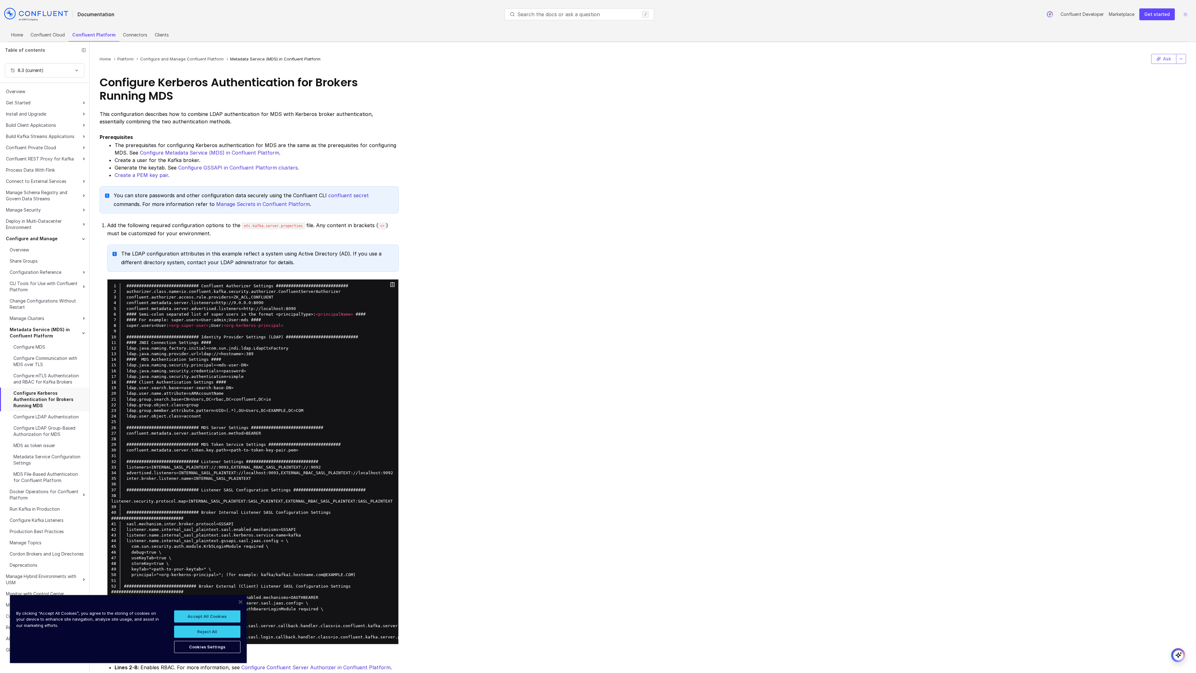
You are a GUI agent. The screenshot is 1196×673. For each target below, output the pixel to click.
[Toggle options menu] (1181, 59)
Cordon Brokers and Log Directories (47, 553)
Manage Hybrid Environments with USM (41, 579)
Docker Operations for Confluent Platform (44, 494)
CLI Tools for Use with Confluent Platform (44, 286)
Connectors (135, 34)
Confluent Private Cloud (31, 147)
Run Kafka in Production (35, 509)
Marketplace (1121, 14)
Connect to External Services (36, 181)
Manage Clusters (27, 318)
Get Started (18, 102)
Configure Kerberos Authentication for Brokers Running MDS (43, 399)
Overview (15, 91)
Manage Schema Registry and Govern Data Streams (36, 195)
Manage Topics (25, 542)
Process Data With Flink (30, 170)
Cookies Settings (207, 646)
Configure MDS (29, 347)
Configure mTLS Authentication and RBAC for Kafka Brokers (46, 378)
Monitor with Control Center (35, 593)
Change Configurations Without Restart (43, 304)
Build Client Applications (31, 125)
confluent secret (348, 195)
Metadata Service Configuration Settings (46, 459)
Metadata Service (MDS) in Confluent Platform (40, 332)
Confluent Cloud (48, 34)
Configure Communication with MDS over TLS (45, 361)
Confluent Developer (1082, 14)
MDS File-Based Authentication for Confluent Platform (45, 477)
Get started (1157, 14)
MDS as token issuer (34, 445)
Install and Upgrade (26, 114)
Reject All (207, 631)
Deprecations (23, 565)
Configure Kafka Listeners (37, 520)
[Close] (240, 602)
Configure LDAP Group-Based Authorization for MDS (44, 431)
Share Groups (24, 261)
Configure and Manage (32, 238)
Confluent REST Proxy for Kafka (40, 158)
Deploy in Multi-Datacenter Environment (34, 224)
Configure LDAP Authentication (46, 416)
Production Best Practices (37, 531)
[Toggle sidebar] (83, 50)
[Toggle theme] (1185, 14)
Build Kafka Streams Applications (40, 136)
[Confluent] (36, 14)
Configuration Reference (35, 272)
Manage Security (23, 209)
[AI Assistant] (1050, 14)
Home (17, 34)
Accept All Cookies (207, 616)
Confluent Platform (94, 34)
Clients (162, 34)
